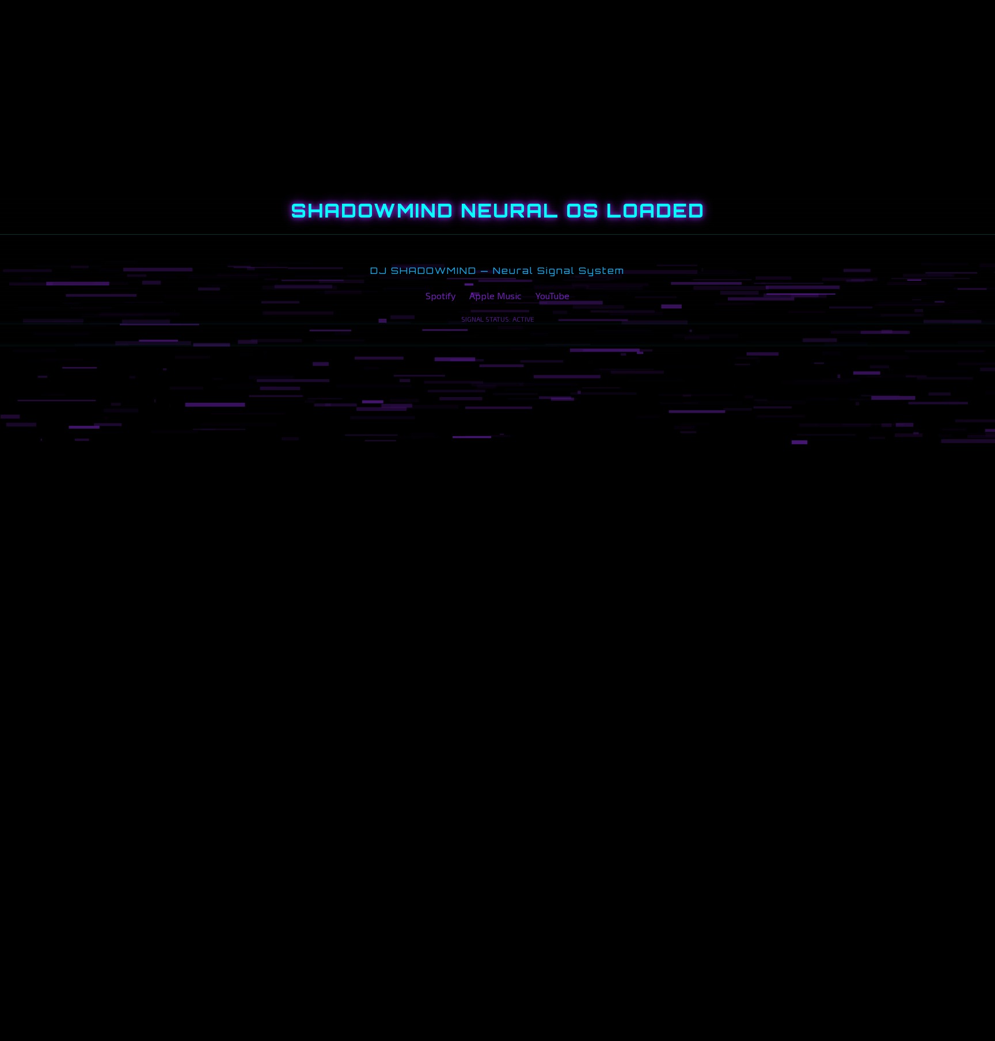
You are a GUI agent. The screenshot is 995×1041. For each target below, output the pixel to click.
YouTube (552, 295)
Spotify (440, 295)
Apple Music (495, 295)
